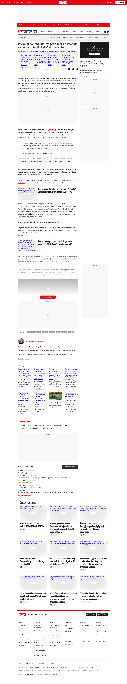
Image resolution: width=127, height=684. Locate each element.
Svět (58, 32)
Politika (43, 32)
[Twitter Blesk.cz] (108, 32)
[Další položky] (107, 25)
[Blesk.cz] (63, 2)
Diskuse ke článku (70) (25, 467)
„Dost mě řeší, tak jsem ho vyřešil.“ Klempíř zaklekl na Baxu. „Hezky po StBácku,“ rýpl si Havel (47, 350)
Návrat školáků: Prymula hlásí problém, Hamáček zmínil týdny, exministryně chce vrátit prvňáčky (39, 385)
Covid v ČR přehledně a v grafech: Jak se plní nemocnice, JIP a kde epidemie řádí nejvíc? (55, 383)
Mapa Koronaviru (55, 37)
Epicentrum (65, 32)
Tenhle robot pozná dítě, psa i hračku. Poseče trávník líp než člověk (55, 404)
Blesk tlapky (89, 32)
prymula (45, 332)
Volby (29, 425)
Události (50, 32)
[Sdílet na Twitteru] (72, 69)
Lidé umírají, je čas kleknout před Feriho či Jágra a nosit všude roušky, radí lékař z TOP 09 (24, 382)
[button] (91, 615)
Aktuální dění (26, 421)
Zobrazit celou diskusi (24, 495)
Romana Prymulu (24, 159)
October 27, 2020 (50, 153)
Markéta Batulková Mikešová (33, 69)
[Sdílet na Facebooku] (68, 69)
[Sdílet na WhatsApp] (76, 69)
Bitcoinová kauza (34, 428)
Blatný (71, 332)
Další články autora (23, 359)
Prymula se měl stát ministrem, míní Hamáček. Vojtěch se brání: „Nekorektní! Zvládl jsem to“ (71, 408)
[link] (29, 614)
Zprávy (23, 425)
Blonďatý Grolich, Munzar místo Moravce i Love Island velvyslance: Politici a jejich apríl (45, 354)
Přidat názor (70, 467)
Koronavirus (24, 37)
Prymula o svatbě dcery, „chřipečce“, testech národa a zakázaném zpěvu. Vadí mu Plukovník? (70, 382)
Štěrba (52, 332)
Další (97, 32)
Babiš (64, 332)
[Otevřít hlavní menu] (2, 2)
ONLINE (103, 37)
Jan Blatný (52, 130)
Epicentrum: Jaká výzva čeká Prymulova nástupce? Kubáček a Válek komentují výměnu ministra (24, 409)
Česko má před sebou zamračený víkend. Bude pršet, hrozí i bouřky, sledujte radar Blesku (46, 347)
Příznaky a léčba (93, 37)
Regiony (23, 428)
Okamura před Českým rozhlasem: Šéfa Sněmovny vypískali (92, 63)
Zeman (59, 332)
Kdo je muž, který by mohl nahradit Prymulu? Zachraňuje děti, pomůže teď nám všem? (40, 408)
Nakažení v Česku (68, 37)
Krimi (81, 32)
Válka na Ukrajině (39, 425)
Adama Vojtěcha (42, 161)
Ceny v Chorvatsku (47, 428)
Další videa (83, 76)
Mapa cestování (80, 37)
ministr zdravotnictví (34, 332)
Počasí (74, 32)
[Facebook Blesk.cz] (105, 32)
